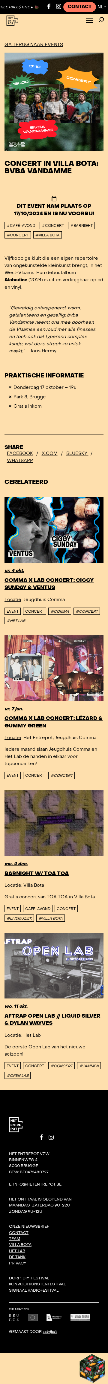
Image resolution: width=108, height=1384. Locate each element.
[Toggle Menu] (89, 21)
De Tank (17, 1257)
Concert (34, 611)
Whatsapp (20, 460)
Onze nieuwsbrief (29, 1226)
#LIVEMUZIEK (19, 918)
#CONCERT (87, 611)
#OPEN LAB (17, 1075)
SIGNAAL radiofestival (33, 1290)
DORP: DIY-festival (29, 1278)
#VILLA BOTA (50, 918)
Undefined (50, 1332)
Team (14, 1238)
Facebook (20, 453)
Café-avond (37, 909)
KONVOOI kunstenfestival (37, 1284)
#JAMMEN (89, 1066)
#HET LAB (16, 621)
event (13, 611)
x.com (50, 453)
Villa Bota (20, 1244)
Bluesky (77, 453)
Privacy (17, 1263)
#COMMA (59, 611)
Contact (80, 7)
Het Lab (17, 1251)
